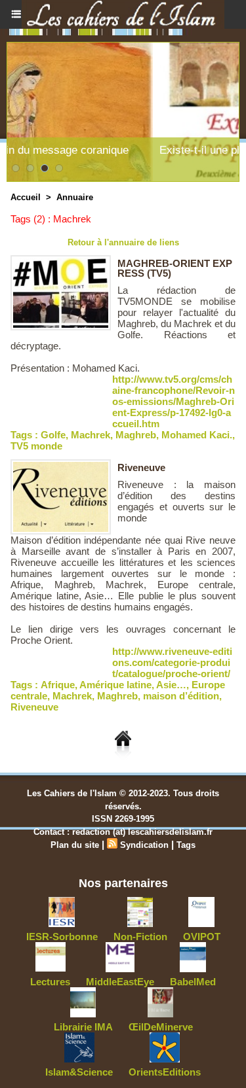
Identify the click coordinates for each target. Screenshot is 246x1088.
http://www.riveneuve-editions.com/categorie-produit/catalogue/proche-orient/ (172, 662)
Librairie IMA (83, 1026)
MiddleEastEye (120, 981)
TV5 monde (36, 445)
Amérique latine (115, 684)
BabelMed (193, 981)
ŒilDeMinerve (161, 1026)
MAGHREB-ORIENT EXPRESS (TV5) (174, 268)
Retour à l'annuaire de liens (123, 242)
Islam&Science (79, 1072)
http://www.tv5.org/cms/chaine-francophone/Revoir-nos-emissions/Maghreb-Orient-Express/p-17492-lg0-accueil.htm (173, 401)
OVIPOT (201, 936)
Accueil (25, 197)
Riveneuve (141, 467)
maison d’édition (181, 695)
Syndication (144, 845)
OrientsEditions (165, 1072)
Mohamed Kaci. (196, 434)
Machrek (90, 434)
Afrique (58, 684)
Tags (185, 845)
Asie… (171, 684)
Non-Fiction (140, 936)
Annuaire (74, 197)
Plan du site (75, 845)
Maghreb (135, 434)
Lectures (50, 981)
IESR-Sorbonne (62, 936)
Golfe (53, 434)
